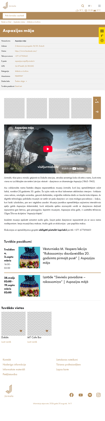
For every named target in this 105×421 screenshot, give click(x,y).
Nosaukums (5, 41)
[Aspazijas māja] (14, 108)
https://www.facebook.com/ (26, 51)
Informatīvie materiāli (14, 369)
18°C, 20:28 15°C (90, 10)
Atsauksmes (5, 76)
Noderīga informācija (14, 364)
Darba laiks (5, 81)
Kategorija (5, 71)
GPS (3, 66)
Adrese (4, 46)
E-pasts (4, 61)
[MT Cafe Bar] (39, 324)
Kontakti (7, 359)
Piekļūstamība (10, 374)
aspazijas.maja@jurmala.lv (25, 61)
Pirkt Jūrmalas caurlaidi (14, 16)
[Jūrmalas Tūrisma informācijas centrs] (9, 6)
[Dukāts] (13, 324)
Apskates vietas (19, 22)
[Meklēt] (83, 6)
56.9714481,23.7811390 (24, 66)
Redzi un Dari (6, 22)
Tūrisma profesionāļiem (68, 364)
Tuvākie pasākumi (7, 86)
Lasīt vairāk (6, 342)
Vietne (3, 51)
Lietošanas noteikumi (67, 359)
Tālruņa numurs (7, 56)
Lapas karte (62, 369)
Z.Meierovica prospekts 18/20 (26, 46)
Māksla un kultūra (33, 22)
